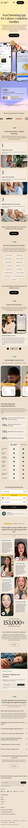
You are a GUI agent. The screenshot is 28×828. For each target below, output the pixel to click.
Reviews (2, 799)
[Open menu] (26, 2)
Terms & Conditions (4, 822)
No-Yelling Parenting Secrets (6, 812)
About (2, 797)
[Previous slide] (8, 349)
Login (2, 803)
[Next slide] (20, 349)
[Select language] (14, 2)
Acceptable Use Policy (16, 820)
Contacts (3, 801)
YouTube (17, 791)
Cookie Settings (12, 822)
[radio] (14, 491)
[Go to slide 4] (15, 348)
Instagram (10, 791)
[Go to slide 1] (11, 348)
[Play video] (3, 574)
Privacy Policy (23, 820)
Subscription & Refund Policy (6, 820)
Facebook (4, 791)
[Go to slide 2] (12, 348)
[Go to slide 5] (16, 348)
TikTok (23, 791)
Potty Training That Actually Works (8, 814)
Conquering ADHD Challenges (7, 809)
